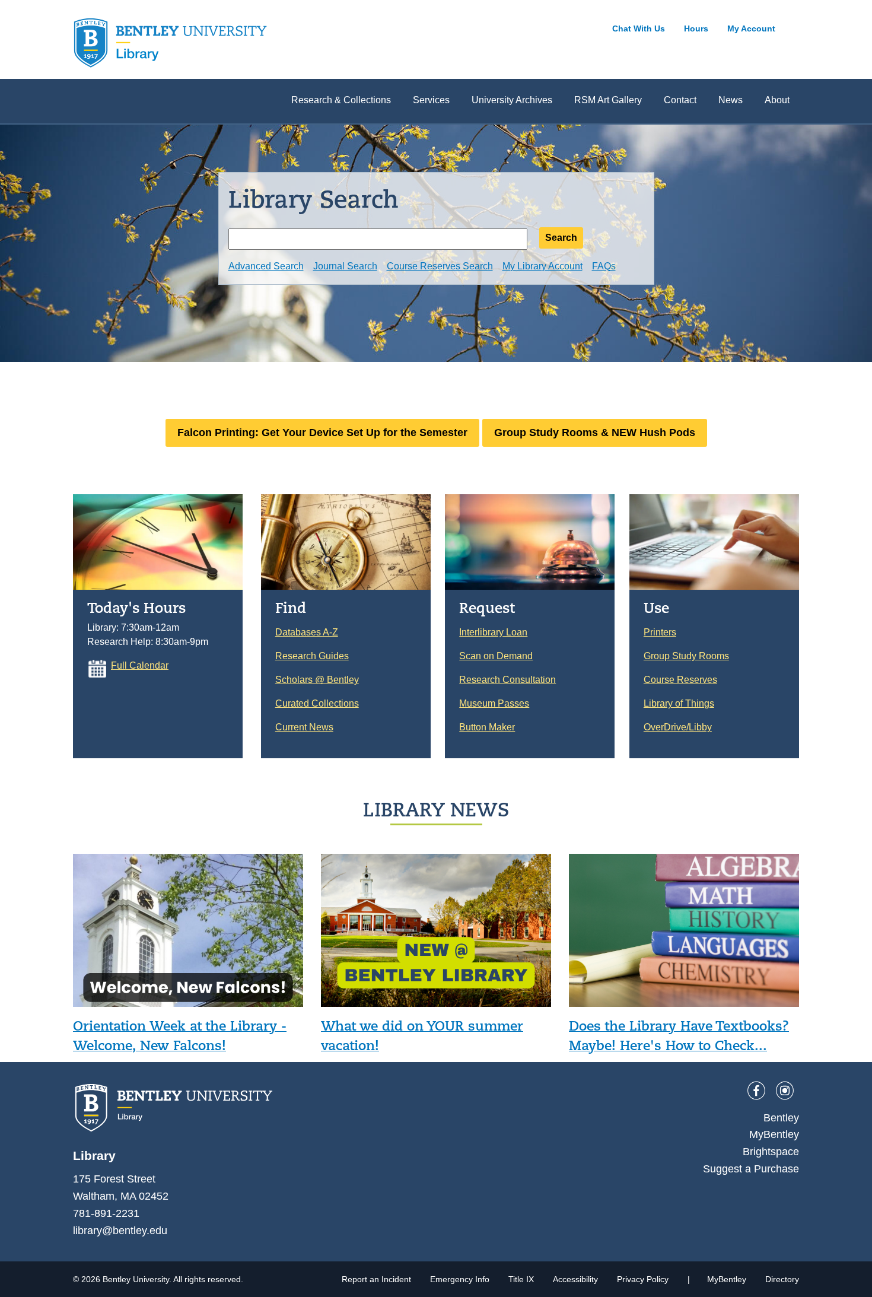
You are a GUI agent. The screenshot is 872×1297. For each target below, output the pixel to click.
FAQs (604, 266)
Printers (660, 632)
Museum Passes (494, 703)
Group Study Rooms (686, 656)
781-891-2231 (106, 1213)
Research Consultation (507, 680)
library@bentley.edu (120, 1230)
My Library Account (542, 266)
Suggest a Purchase (751, 1169)
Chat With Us (638, 28)
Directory (782, 1279)
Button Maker (487, 727)
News (730, 100)
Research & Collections (341, 100)
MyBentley (774, 1134)
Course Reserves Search (440, 266)
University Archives (512, 100)
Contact (680, 100)
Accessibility (575, 1279)
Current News (304, 727)
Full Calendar (139, 665)
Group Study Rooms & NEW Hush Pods (594, 432)
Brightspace (771, 1152)
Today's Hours (136, 607)
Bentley (781, 1118)
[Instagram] (785, 1090)
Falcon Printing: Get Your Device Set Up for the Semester (322, 432)
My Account (751, 28)
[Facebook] (756, 1090)
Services (431, 100)
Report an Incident (376, 1279)
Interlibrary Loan (493, 632)
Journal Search (345, 266)
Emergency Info (459, 1279)
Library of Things (679, 703)
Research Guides (312, 656)
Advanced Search (266, 266)
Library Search (313, 198)
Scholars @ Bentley (317, 680)
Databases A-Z (306, 632)
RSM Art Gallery (608, 100)
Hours (696, 28)
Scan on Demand (496, 656)
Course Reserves (680, 680)
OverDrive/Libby (678, 727)
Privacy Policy (643, 1279)
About (777, 100)
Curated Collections (317, 703)
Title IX (521, 1279)
